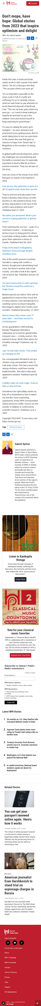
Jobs (6, 982)
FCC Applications (11, 992)
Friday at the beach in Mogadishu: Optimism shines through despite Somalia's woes (17, 251)
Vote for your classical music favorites (20, 631)
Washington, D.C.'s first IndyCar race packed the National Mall (21, 756)
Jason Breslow (9, 898)
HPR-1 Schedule (10, 958)
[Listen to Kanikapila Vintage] (20, 533)
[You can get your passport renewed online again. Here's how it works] (19, 799)
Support (7, 987)
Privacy (7, 977)
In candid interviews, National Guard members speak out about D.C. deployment (22, 768)
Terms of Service (11, 972)
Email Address (10, 675)
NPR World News (16, 427)
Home (7, 953)
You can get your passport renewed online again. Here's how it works (18, 817)
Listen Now (20, 579)
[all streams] (38, 1003)
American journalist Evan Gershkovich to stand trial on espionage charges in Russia (19, 885)
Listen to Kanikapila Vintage (20, 558)
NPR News (8, 874)
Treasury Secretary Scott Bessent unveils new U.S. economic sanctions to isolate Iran (22, 745)
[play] (3, 1003)
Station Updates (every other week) (19, 685)
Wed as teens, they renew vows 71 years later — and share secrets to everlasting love (18, 318)
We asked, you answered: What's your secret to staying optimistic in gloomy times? (19, 218)
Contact (7, 967)
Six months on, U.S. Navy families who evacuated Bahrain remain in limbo (22, 720)
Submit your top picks (20, 655)
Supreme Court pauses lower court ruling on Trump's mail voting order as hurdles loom (22, 732)
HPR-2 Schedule (10, 962)
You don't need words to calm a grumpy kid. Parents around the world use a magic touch (20, 286)
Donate (34, 3)
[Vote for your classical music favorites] (20, 607)
